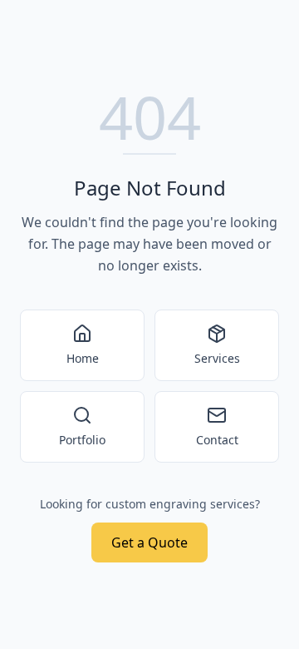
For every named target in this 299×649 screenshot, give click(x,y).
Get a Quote (149, 542)
